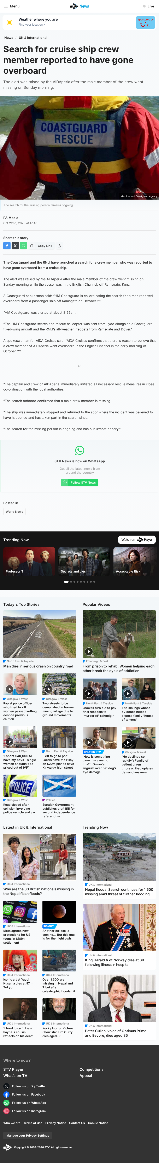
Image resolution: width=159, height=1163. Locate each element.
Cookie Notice (98, 1123)
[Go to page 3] (74, 582)
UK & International (33, 38)
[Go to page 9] (94, 582)
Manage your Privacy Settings (27, 1135)
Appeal (86, 1075)
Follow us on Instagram (29, 1111)
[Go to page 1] (66, 582)
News (8, 38)
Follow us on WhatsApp (29, 1102)
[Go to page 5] (81, 582)
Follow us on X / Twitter (29, 1086)
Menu (14, 6)
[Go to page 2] (71, 582)
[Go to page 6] (84, 582)
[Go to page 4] (77, 582)
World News (14, 511)
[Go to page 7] (87, 582)
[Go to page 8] (91, 582)
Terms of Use (32, 1123)
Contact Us (77, 1123)
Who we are (11, 1123)
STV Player (13, 1069)
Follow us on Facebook (28, 1094)
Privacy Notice (55, 1123)
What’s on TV (15, 1075)
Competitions (92, 1069)
